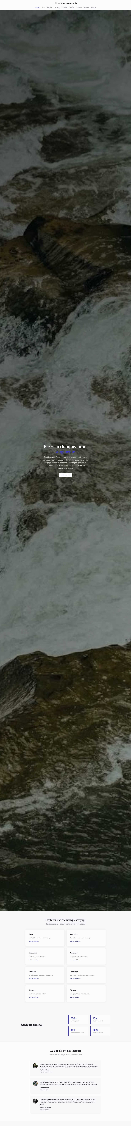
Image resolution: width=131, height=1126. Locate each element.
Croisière (64, 7)
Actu (43, 7)
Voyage (93, 7)
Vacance (86, 7)
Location (71, 7)
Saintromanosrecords (65, 3)
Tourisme (79, 7)
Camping (57, 7)
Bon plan (49, 7)
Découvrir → (65, 475)
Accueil (37, 7)
